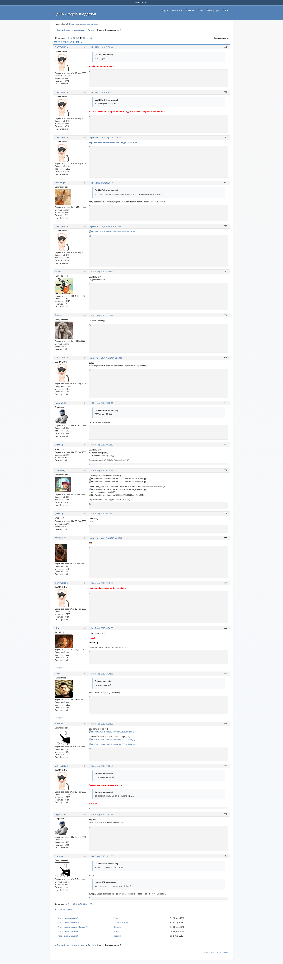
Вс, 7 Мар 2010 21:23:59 (102, 766)
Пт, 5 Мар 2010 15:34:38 (102, 47)
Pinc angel (60, 182)
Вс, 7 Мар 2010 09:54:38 (102, 628)
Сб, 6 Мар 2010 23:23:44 (102, 403)
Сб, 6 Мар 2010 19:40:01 (111, 226)
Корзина (117, 927)
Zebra (58, 271)
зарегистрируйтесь (89, 24)
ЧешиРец (60, 470)
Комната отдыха (121, 923)
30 (74, 38)
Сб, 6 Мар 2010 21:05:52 (102, 272)
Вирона (59, 723)
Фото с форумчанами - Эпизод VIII (73, 927)
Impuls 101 (60, 403)
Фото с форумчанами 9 (67, 918)
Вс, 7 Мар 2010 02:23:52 (102, 514)
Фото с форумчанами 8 (67, 931)
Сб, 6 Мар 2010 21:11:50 (102, 315)
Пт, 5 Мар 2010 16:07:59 (111, 138)
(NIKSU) (59, 445)
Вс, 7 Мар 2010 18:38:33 (102, 674)
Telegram (59, 668)
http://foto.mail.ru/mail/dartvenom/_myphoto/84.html (113, 143)
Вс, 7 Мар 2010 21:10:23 (102, 724)
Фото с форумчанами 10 (68, 923)
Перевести (93, 138)
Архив (91, 30)
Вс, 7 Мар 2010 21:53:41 (102, 814)
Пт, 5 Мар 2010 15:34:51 (102, 92)
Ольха (58, 315)
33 (82, 38)
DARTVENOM (61, 47)
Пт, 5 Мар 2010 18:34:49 (102, 183)
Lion (57, 628)
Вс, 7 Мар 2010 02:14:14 (102, 471)
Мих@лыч (60, 538)
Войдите (73, 24)
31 (76, 38)
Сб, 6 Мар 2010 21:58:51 (111, 358)
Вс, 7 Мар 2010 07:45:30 (102, 583)
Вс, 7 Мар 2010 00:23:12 (102, 445)
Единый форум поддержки (71, 30)
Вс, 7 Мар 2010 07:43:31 (111, 538)
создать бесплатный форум (215, 952)
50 (91, 38)
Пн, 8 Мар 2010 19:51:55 (102, 856)
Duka (57, 673)
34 (85, 38)
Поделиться (90, 47)
